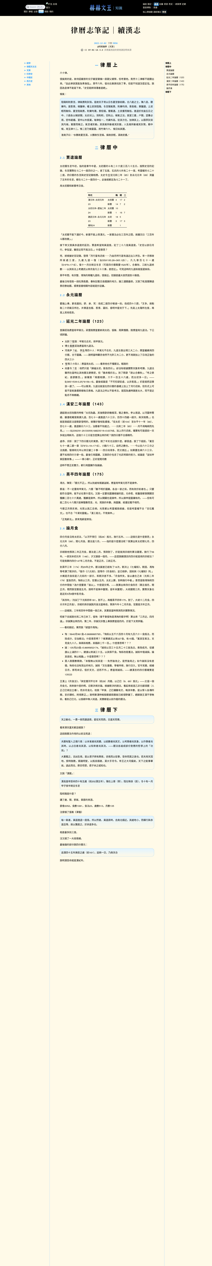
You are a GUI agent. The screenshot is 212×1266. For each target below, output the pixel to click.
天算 (29, 70)
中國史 (30, 77)
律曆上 (168, 63)
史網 (184, 3)
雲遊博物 (147, 7)
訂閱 (41, 11)
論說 (145, 3)
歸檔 (31, 11)
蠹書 (156, 4)
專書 (164, 11)
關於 (26, 11)
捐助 (46, 11)
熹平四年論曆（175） (175, 84)
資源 (166, 3)
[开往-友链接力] (51, 7)
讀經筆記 (157, 11)
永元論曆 (170, 73)
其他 (29, 84)
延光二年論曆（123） (175, 77)
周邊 (155, 7)
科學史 (30, 73)
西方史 (30, 81)
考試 (170, 3)
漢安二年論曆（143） (175, 80)
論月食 (169, 88)
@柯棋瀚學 (102, 46)
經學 (29, 63)
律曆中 (168, 66)
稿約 (51, 11)
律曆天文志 (31, 66)
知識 (118, 7)
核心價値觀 (148, 11)
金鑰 (161, 3)
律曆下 (168, 91)
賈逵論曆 (170, 70)
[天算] (111, 46)
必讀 (36, 11)
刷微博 (178, 3)
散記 (149, 3)
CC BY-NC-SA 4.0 (94, 50)
